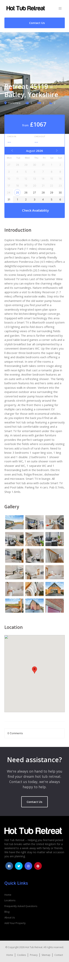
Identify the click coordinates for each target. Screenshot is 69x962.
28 (43, 192)
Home (7, 894)
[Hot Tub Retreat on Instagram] (28, 866)
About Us (9, 917)
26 (25, 192)
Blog (6, 911)
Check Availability (35, 210)
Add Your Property (15, 923)
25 (17, 192)
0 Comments (15, 733)
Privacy (34, 955)
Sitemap (46, 955)
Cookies (21, 955)
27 (34, 192)
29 (51, 192)
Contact (58, 955)
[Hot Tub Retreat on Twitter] (19, 866)
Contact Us (34, 802)
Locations (10, 900)
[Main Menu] (60, 8)
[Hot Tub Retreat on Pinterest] (38, 866)
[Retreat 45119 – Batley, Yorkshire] (14, 522)
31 (8, 199)
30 (60, 192)
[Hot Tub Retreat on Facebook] (9, 866)
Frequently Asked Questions (20, 906)
